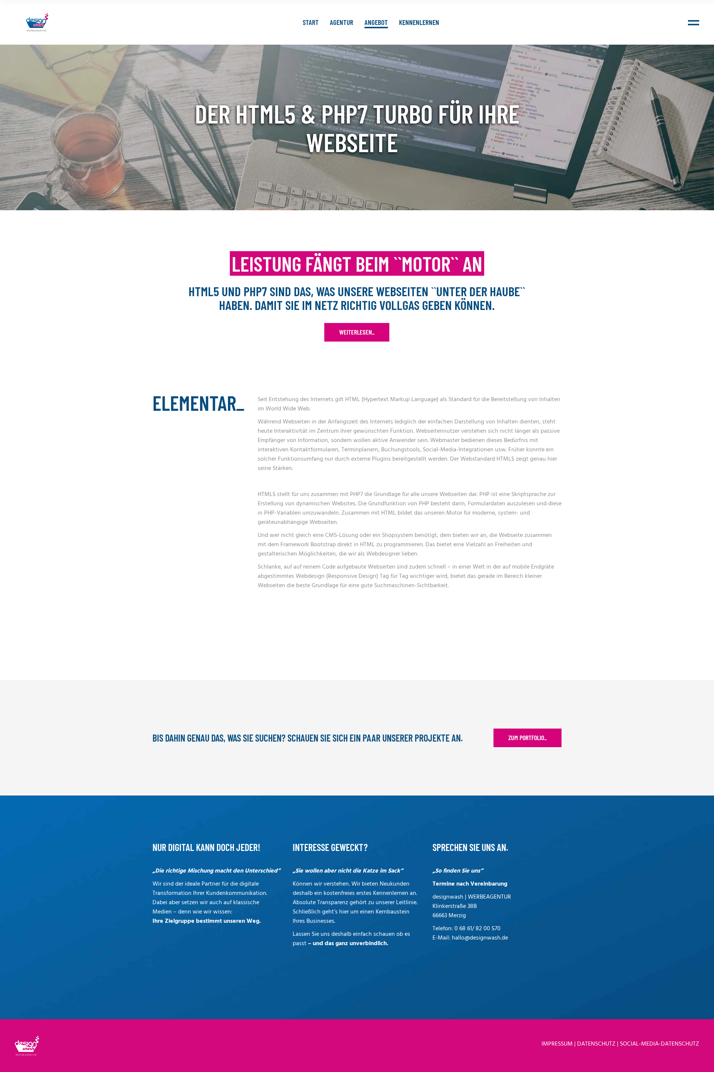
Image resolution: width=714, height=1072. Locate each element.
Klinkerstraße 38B (454, 906)
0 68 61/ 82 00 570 (477, 929)
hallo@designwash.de (480, 938)
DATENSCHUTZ (596, 1044)
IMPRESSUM (557, 1044)
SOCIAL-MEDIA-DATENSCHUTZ (659, 1044)
